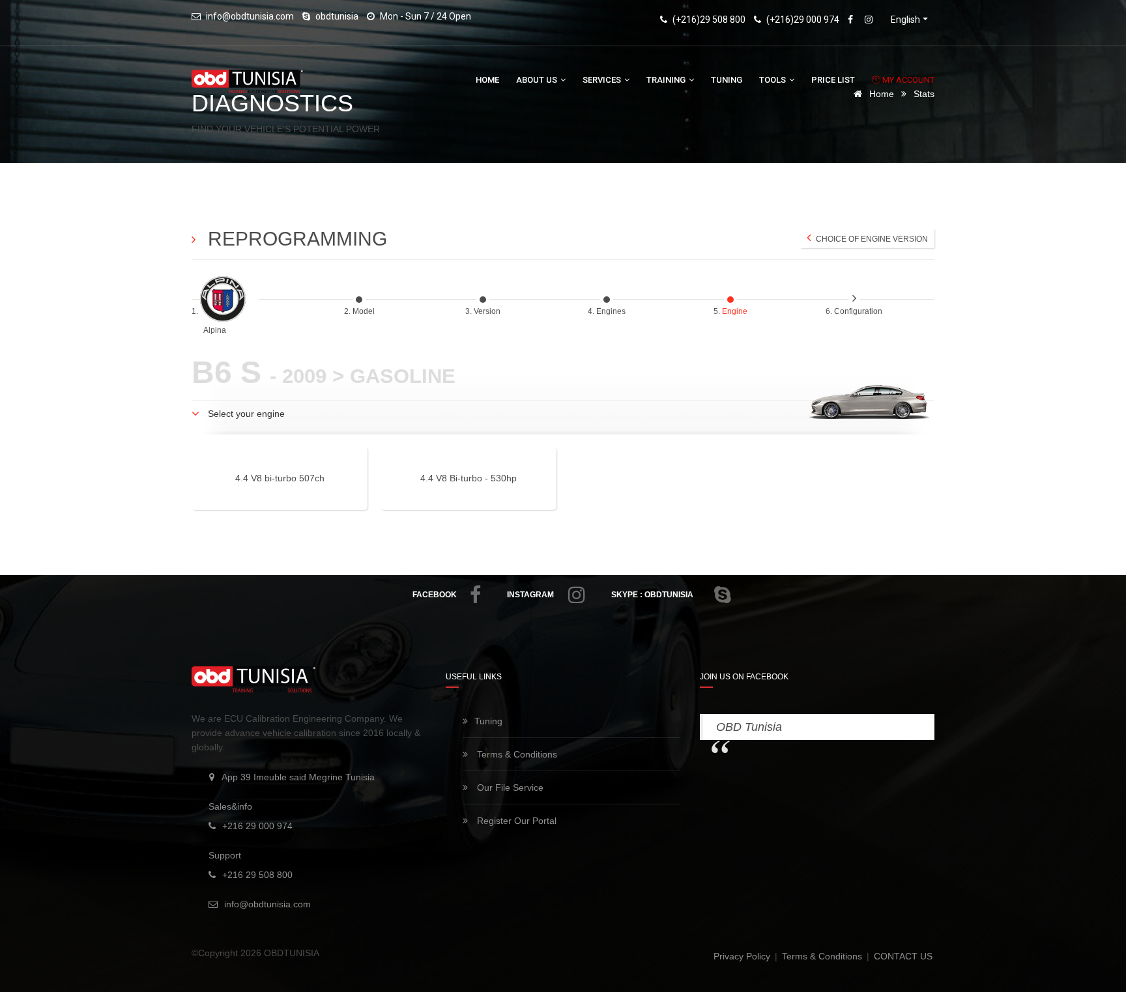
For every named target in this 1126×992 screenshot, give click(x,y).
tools (773, 80)
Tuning (726, 80)
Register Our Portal (515, 820)
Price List (833, 80)
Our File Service (508, 787)
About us (537, 80)
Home (487, 80)
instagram (530, 594)
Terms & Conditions (515, 754)
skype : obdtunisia (652, 594)
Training (666, 80)
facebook (434, 594)
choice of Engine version (871, 239)
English (905, 19)
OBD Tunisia (749, 726)
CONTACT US (903, 956)
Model (365, 311)
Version (488, 311)
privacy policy (743, 956)
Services (603, 80)
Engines (612, 311)
